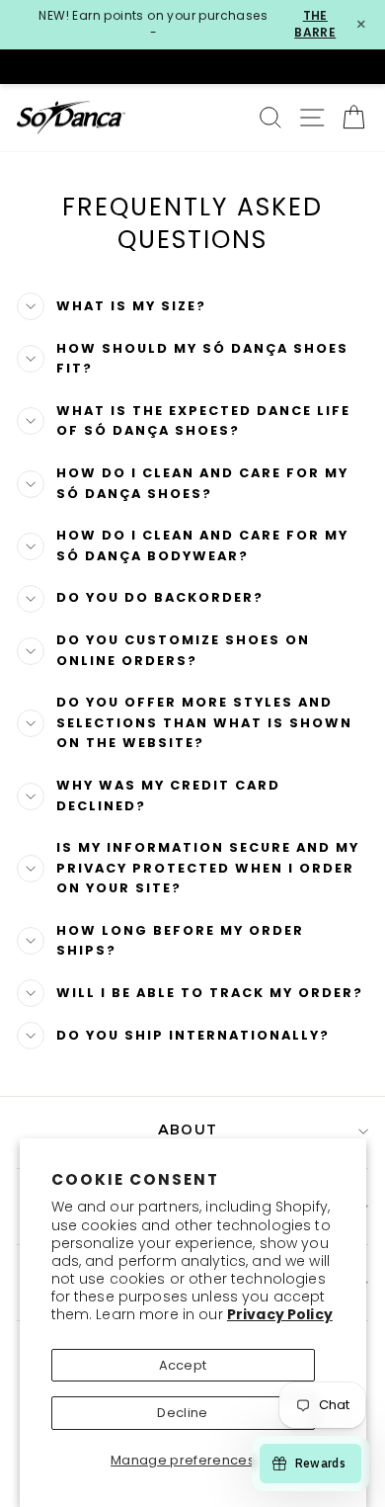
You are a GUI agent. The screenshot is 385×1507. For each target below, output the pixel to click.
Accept (183, 1365)
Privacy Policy (280, 1314)
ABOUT (187, 1131)
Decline (182, 1412)
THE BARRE (315, 24)
